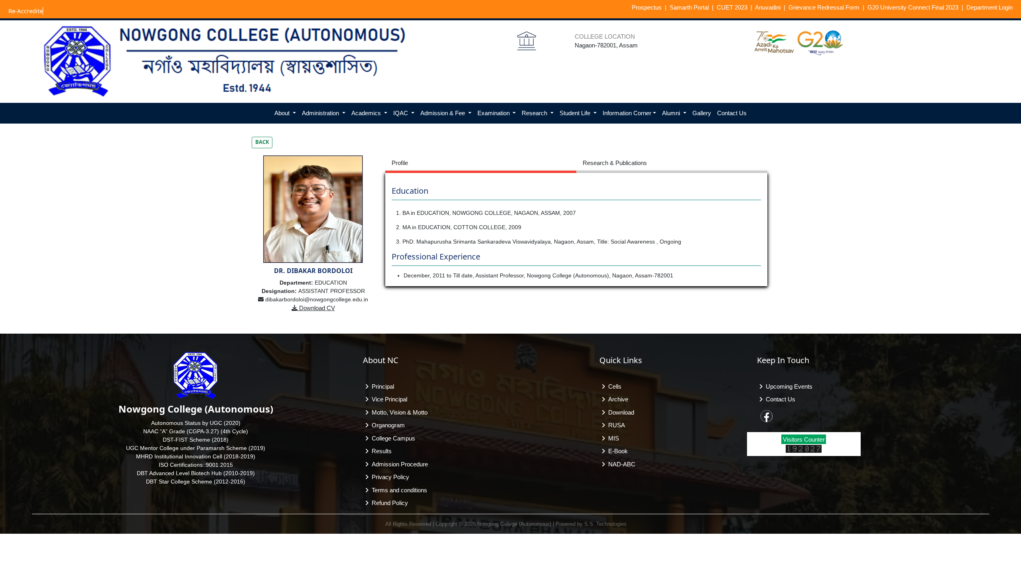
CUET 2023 (732, 7)
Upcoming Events (787, 386)
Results (380, 451)
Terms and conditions (398, 490)
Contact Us (732, 113)
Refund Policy (388, 502)
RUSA (615, 425)
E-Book (616, 451)
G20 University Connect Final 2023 (912, 7)
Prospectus (647, 7)
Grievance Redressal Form (823, 7)
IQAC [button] (401, 113)
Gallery (701, 113)
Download (619, 412)
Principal (381, 386)
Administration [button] (321, 113)
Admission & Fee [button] (443, 113)
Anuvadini (768, 7)
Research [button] (535, 113)
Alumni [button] (672, 113)
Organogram (387, 425)
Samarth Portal (689, 7)
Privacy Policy (389, 477)
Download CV (316, 308)
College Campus (392, 438)
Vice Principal (388, 399)
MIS (612, 438)
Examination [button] (494, 113)
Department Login (989, 7)
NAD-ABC (620, 464)
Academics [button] (366, 113)
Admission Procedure (398, 464)
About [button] (282, 113)
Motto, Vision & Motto (398, 412)
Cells (613, 386)
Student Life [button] (576, 113)
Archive (616, 399)
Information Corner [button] (627, 113)
